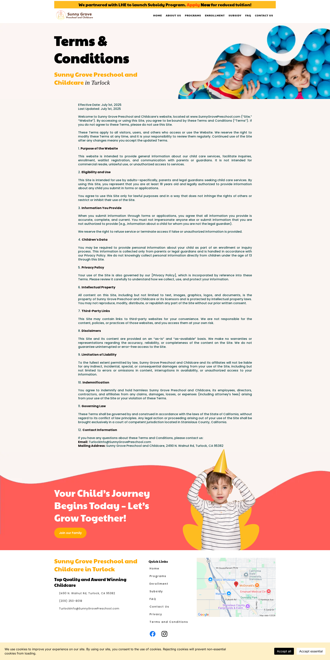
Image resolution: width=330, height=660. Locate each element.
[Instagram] (164, 634)
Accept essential (311, 651)
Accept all (284, 651)
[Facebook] (153, 634)
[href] (236, 587)
